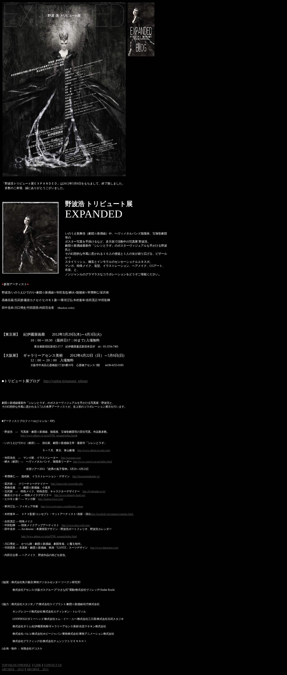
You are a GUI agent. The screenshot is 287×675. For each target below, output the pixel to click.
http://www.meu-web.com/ (76, 525)
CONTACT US (53, 665)
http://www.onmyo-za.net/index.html (92, 461)
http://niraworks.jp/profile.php (67, 483)
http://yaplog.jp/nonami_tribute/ (65, 381)
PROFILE (25, 665)
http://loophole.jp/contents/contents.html (112, 514)
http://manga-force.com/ (50, 499)
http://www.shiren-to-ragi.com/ (93, 450)
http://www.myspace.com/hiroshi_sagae (62, 506)
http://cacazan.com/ (71, 457)
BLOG (13, 665)
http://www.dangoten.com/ (104, 547)
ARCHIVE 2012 (13, 669)
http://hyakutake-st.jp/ (94, 491)
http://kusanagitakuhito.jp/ (86, 476)
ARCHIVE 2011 (38, 669)
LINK (37, 665)
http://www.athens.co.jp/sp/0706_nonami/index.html (48, 435)
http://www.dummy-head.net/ (69, 495)
